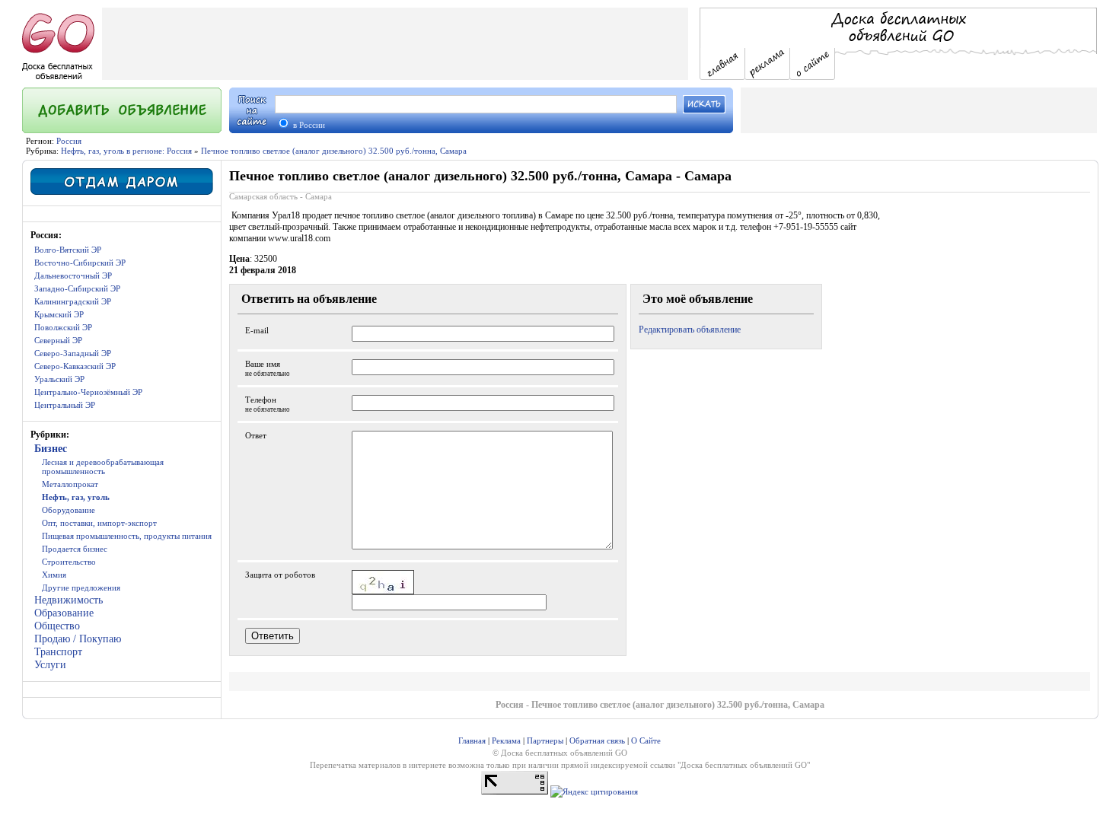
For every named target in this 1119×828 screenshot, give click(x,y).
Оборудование (68, 509)
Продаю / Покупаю (77, 639)
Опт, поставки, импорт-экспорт (99, 522)
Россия (68, 140)
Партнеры (545, 740)
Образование (64, 613)
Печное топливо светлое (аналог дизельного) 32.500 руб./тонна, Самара (334, 150)
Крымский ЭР (59, 314)
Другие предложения (81, 587)
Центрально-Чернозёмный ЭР (88, 391)
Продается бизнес (74, 548)
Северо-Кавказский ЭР (75, 366)
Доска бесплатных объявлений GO (744, 764)
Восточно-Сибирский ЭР (80, 262)
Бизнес (50, 448)
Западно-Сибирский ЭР (77, 288)
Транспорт (58, 652)
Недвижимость (68, 600)
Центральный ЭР (64, 404)
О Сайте (646, 740)
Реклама (506, 740)
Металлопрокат (70, 484)
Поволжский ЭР (63, 327)
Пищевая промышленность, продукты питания (127, 535)
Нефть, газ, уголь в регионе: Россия (126, 150)
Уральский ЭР (59, 379)
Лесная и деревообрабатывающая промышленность (103, 466)
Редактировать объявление (690, 329)
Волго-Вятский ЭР (67, 249)
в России (308, 124)
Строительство (69, 561)
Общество (57, 626)
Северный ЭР (58, 340)
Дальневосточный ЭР (73, 275)
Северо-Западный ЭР (72, 353)
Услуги (50, 664)
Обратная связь (597, 740)
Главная (472, 740)
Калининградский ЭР (72, 301)
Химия (54, 574)
